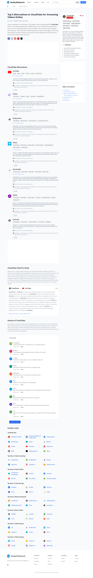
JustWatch (32, 464)
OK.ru (48, 532)
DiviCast (31, 473)
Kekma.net (50, 446)
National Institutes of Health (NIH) (35, 436)
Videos (14, 73)
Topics (42, 2)
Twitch (15, 94)
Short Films (53, 197)
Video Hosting (23, 145)
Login (77, 2)
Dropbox (13, 487)
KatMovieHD (32, 460)
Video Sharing (16, 120)
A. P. (14, 411)
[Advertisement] (33, 53)
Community (33, 96)
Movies (23, 73)
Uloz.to (31, 492)
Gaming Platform (40, 96)
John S (14, 403)
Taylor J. (15, 365)
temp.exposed (51, 437)
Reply (22, 346)
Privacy (77, 558)
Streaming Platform (49, 145)
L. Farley (15, 358)
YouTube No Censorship (14, 473)
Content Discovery (32, 120)
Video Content (24, 147)
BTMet (13, 446)
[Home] (7, 6)
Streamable (17, 169)
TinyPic (31, 532)
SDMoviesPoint (51, 500)
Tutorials (32, 73)
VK (12, 527)
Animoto (31, 514)
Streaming (22, 96)
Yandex (31, 487)
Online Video (31, 171)
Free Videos (32, 478)
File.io (13, 492)
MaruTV (13, 478)
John (14, 396)
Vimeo (15, 143)
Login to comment (15, 422)
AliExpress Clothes (16, 437)
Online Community (40, 145)
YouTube (16, 71)
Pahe (48, 519)
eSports (27, 96)
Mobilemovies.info (16, 505)
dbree (48, 451)
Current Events (41, 222)
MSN (12, 451)
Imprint (63, 561)
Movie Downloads (75, 23)
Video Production (16, 147)
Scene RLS (49, 514)
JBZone (49, 442)
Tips (49, 561)
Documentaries (24, 222)
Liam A (14, 388)
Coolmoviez (14, 500)
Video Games (16, 96)
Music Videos (66, 25)
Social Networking (45, 197)
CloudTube (50, 505)
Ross (14, 380)
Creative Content (31, 145)
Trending (36, 2)
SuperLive (14, 464)
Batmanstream (51, 464)
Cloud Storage (66, 23)
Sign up (83, 2)
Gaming (27, 73)
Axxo (30, 505)
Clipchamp (50, 545)
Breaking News (16, 222)
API (48, 2)
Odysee (13, 545)
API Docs (50, 564)
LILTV (12, 519)
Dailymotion (17, 118)
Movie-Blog (14, 442)
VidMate (13, 514)
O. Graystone (16, 343)
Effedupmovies (33, 451)
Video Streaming (23, 6)
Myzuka (31, 519)
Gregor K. (11, 21)
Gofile (48, 492)
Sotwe (30, 442)
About (63, 558)
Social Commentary (33, 222)
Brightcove (32, 545)
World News (48, 222)
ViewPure (14, 532)
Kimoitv (49, 460)
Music (19, 73)
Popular (29, 2)
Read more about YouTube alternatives (19, 314)
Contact (50, 558)
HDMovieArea (33, 500)
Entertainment (39, 73)
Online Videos (23, 197)
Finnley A (15, 350)
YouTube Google (51, 478)
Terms (76, 561)
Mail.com (49, 487)
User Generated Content (43, 120)
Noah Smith (16, 373)
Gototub (49, 473)
